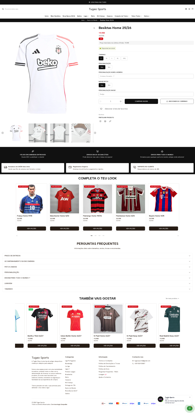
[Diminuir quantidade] (100, 101)
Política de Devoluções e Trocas (109, 363)
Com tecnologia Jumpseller (59, 404)
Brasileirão (68, 374)
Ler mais (111, 2)
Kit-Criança (69, 382)
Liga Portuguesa (70, 361)
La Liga (67, 366)
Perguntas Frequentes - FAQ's (108, 372)
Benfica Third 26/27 (27, 336)
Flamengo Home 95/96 (92, 216)
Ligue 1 (67, 369)
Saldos (67, 393)
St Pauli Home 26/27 (93, 336)
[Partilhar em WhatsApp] (105, 121)
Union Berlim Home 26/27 (62, 336)
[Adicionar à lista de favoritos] (44, 196)
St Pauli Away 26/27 (126, 336)
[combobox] (12, 9)
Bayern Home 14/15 (156, 216)
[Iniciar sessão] (189, 9)
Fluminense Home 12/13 (125, 216)
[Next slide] (94, 132)
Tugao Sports (97, 9)
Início (83, 20)
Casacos (68, 380)
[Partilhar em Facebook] (100, 121)
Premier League (70, 372)
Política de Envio (104, 369)
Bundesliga (68, 363)
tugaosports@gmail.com (142, 361)
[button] (86, 16)
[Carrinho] (192, 9)
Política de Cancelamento (107, 366)
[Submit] (3, 9)
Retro (67, 377)
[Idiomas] (186, 9)
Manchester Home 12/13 (59, 216)
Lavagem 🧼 (103, 374)
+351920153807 (139, 363)
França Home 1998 (24, 216)
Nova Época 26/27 (71, 391)
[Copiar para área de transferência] (110, 121)
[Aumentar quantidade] (120, 101)
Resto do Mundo (92, 20)
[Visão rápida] (44, 201)
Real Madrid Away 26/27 (161, 336)
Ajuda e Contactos (105, 377)
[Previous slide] (2, 132)
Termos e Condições (105, 361)
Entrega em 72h (70, 385)
